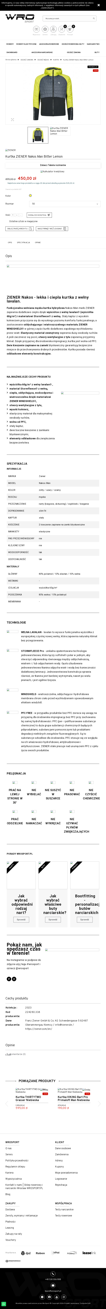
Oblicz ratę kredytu (17, 229)
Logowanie (61, 1179)
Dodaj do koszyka (37, 215)
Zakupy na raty (13, 1234)
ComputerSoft (85, 1303)
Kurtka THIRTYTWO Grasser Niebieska (28, 1098)
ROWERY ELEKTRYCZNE (26, 44)
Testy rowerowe (63, 1215)
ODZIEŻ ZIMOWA (74, 52)
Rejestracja (61, 1185)
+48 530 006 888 (53, 1279)
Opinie (38, 242)
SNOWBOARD (11, 52)
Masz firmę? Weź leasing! (50, 229)
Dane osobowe (63, 1148)
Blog (7, 1194)
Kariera (9, 1173)
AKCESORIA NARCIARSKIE (42, 52)
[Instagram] (14, 979)
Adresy (59, 1160)
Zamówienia (61, 1154)
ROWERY (10, 44)
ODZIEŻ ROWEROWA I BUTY (73, 44)
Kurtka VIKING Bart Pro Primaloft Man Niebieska (74, 1098)
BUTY (97, 52)
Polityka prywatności (16, 1160)
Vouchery (10, 1240)
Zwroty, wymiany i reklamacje (21, 1215)
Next (99, 1104)
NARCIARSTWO (93, 44)
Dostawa (10, 1209)
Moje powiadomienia (66, 1173)
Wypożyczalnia (13, 1179)
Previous (6, 1104)
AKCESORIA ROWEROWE (49, 44)
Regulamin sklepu (15, 1166)
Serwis (9, 1154)
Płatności (10, 1221)
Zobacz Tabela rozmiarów (53, 165)
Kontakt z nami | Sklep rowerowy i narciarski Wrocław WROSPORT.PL (24, 1186)
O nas (8, 1148)
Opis (10, 242)
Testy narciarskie (64, 1209)
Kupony (59, 1166)
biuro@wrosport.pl (53, 1291)
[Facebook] (9, 979)
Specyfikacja (23, 242)
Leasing (9, 1228)
